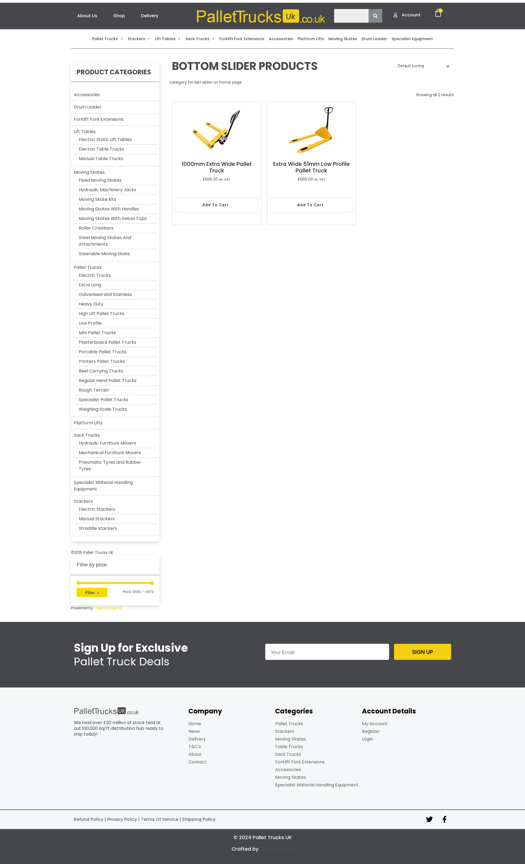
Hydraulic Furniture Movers (107, 443)
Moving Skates (89, 172)
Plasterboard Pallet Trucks (107, 342)
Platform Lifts (88, 423)
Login (367, 739)
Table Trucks (289, 746)
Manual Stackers (97, 519)
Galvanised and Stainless (105, 294)
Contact (197, 762)
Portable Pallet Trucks (103, 352)
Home (194, 724)
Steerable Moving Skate (104, 254)
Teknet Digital (108, 608)
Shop (119, 16)
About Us (87, 16)
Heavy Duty (91, 304)
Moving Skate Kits (97, 199)
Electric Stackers (97, 509)
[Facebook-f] (444, 819)
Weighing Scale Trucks (103, 409)
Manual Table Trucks (101, 158)
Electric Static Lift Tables (105, 139)
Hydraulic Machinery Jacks (107, 190)
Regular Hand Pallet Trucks (107, 380)
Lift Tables (85, 131)
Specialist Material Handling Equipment (316, 785)
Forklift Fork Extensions (98, 119)
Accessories (87, 95)
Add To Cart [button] (215, 205)
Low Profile (90, 323)
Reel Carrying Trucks (101, 371)
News (194, 731)
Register (371, 731)
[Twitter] (429, 819)
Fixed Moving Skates (100, 180)
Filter (90, 592)
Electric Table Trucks (101, 149)
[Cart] (438, 13)
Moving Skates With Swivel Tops (113, 218)
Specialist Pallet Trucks (103, 399)
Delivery (149, 16)
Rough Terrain (94, 390)
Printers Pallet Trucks (102, 361)
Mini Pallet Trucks (97, 333)
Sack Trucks (87, 435)
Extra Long (90, 285)
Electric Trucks (95, 275)
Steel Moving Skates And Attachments (105, 240)
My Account (375, 724)
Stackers (83, 501)
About (195, 754)
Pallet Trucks (88, 267)
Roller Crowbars (96, 228)
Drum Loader (88, 107)
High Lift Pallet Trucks (101, 313)
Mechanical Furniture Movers (110, 452)
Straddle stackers (98, 528)
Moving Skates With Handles (109, 209)
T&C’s (194, 746)
